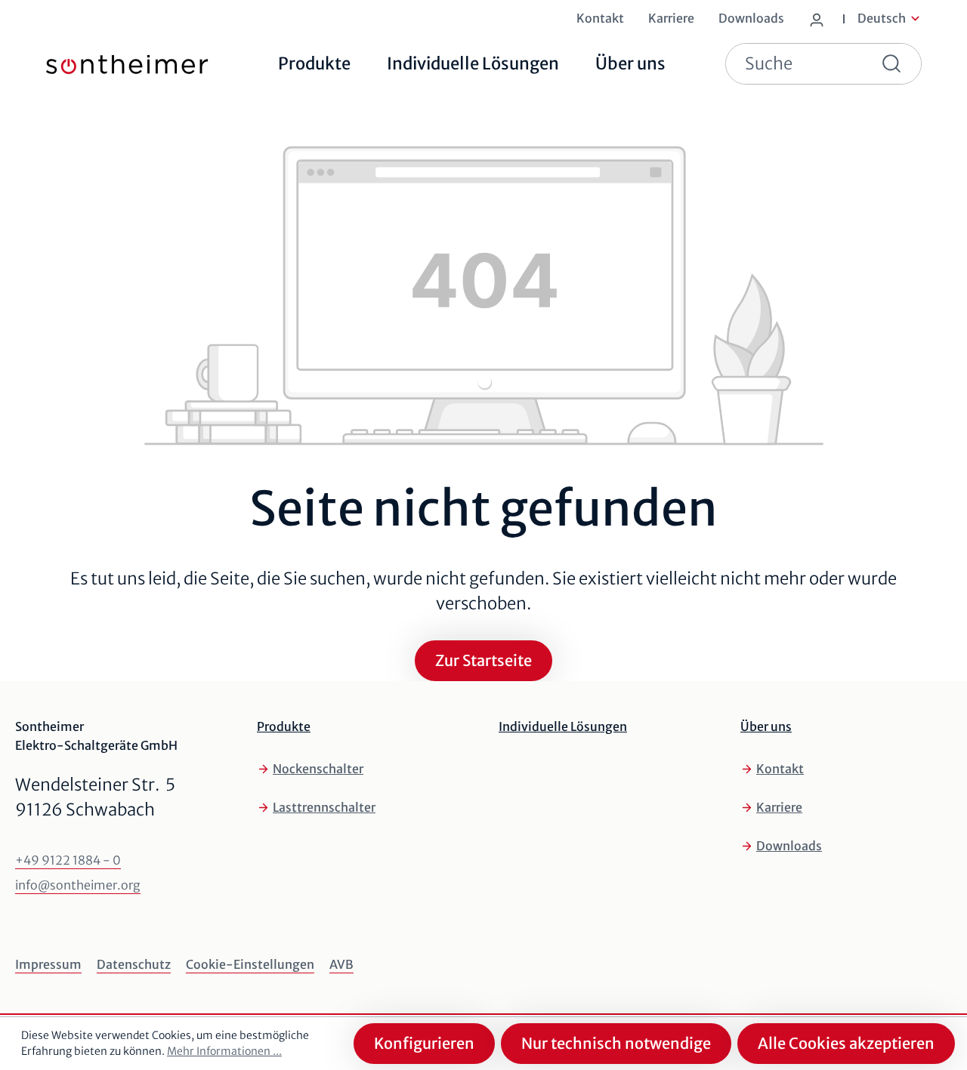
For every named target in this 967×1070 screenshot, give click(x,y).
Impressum (48, 964)
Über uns (766, 726)
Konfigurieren (424, 1043)
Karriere (779, 807)
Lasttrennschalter (324, 807)
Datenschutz (134, 964)
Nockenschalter (318, 768)
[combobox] (797, 64)
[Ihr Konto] (819, 16)
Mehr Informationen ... (224, 1051)
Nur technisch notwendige (616, 1043)
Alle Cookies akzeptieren (846, 1043)
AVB (341, 964)
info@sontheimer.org (78, 885)
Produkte (283, 726)
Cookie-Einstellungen (250, 964)
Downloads (789, 845)
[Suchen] (894, 64)
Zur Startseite (483, 660)
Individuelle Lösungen (563, 726)
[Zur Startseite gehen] (104, 63)
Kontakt (780, 768)
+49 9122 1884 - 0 (68, 860)
